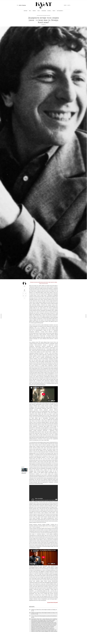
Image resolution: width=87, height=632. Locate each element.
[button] (35, 380)
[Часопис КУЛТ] (43, 5)
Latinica (20, 5)
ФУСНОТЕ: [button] (32, 606)
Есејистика (48, 15)
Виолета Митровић (43, 15)
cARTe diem (38, 15)
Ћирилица (24, 5)
